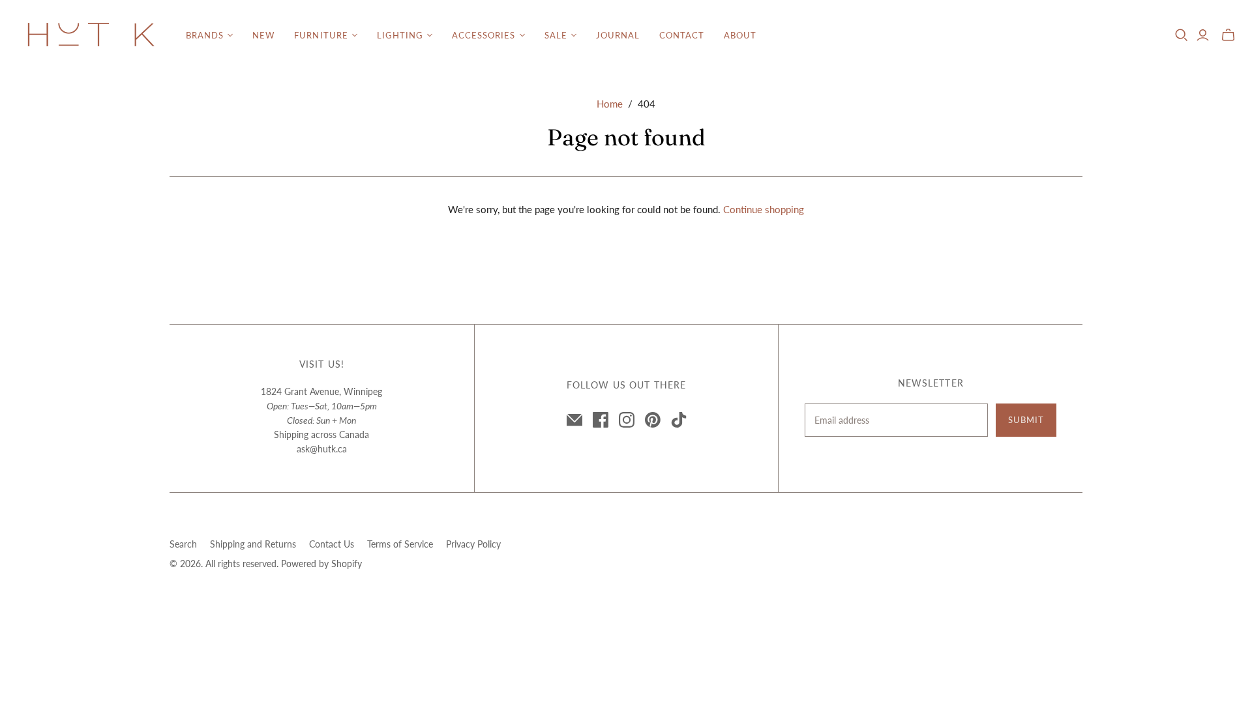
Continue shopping (763, 209)
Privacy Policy (473, 544)
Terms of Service (400, 544)
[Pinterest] (653, 420)
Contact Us (331, 544)
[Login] (1203, 35)
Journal (618, 35)
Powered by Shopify (321, 563)
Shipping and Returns (253, 544)
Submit (1026, 420)
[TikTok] (679, 420)
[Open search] (1181, 35)
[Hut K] (91, 35)
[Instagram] (626, 420)
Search (183, 544)
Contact (681, 35)
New (263, 35)
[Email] (574, 420)
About (740, 35)
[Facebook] (600, 420)
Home (610, 104)
